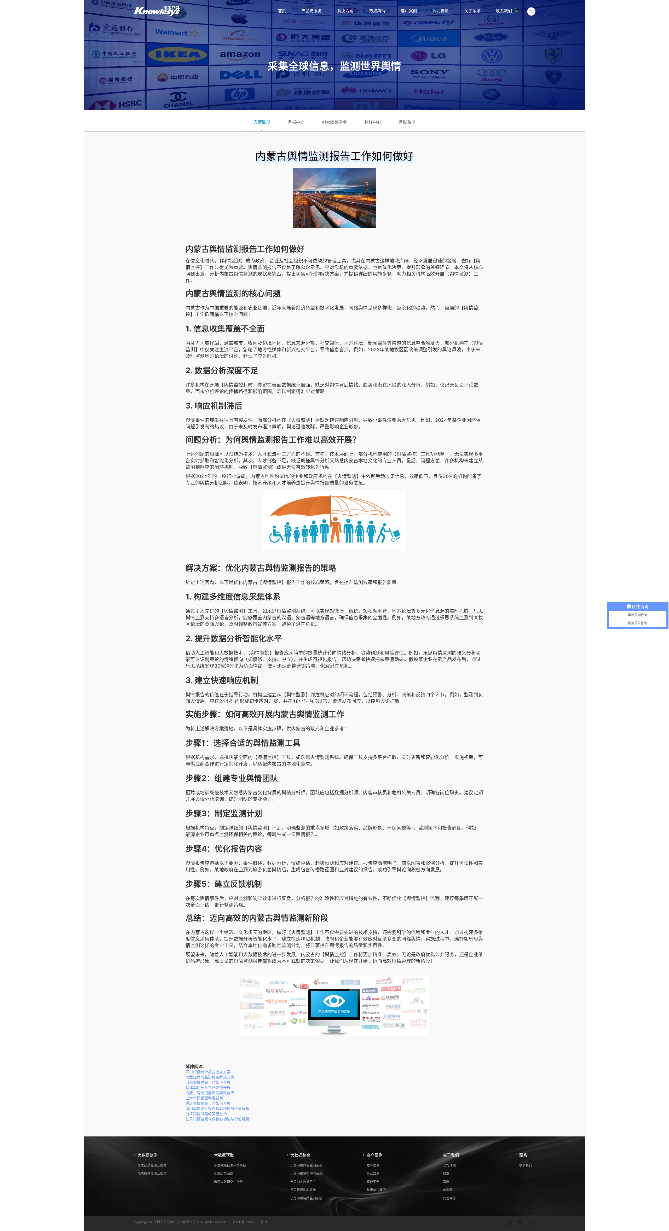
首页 (282, 10)
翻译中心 (372, 122)
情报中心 (295, 122)
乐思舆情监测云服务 (152, 1173)
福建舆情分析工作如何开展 (208, 1087)
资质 (446, 1182)
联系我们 (504, 10)
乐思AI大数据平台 (303, 1182)
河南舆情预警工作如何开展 (208, 1082)
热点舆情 (377, 10)
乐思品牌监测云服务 (152, 1165)
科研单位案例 (376, 1190)
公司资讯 (440, 10)
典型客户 (449, 1190)
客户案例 (409, 10)
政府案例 (373, 1165)
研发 (446, 1173)
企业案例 (373, 1173)
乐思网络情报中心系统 (306, 1173)
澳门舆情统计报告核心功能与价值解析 (217, 1108)
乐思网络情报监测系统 (306, 1198)
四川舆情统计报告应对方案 (208, 1072)
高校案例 (373, 1182)
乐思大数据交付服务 (228, 1182)
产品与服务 (312, 10)
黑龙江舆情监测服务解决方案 (210, 1077)
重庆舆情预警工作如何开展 (208, 1103)
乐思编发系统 (223, 1173)
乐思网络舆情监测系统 (306, 1165)
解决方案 (345, 10)
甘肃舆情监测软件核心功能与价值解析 (217, 1119)
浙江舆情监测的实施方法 (206, 1113)
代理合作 (449, 1198)
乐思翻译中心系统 (303, 1190)
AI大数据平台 (334, 122)
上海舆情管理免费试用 (204, 1098)
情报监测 (407, 122)
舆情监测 (261, 122)
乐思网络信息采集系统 (230, 1165)
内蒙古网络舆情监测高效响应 (210, 1092)
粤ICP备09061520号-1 (250, 1222)
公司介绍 (449, 1165)
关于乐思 (472, 10)
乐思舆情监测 (281, 611)
